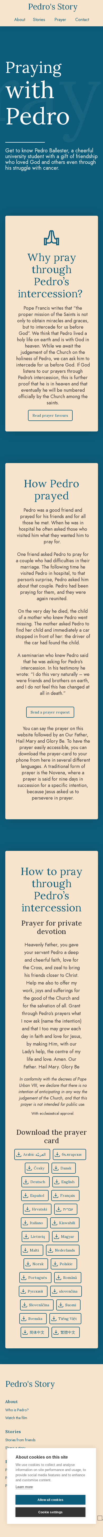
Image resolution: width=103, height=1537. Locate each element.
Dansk (65, 1168)
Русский (35, 1291)
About (19, 20)
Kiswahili (67, 1222)
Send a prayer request (50, 712)
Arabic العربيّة (34, 1154)
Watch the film (16, 1417)
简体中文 (37, 1332)
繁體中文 (67, 1332)
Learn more (24, 1487)
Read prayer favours (50, 415)
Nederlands (65, 1250)
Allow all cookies (50, 1500)
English (67, 1181)
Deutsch (37, 1181)
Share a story (15, 1447)
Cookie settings (50, 1512)
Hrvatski (39, 1209)
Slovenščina (39, 1305)
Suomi (70, 1305)
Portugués (37, 1277)
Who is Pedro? (17, 1410)
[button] (39, 19)
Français (67, 1195)
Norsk (38, 1264)
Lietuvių (38, 1236)
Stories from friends (20, 1440)
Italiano (36, 1222)
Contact (82, 20)
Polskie (66, 1264)
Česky (39, 1168)
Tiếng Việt (67, 1318)
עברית (68, 1209)
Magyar (67, 1236)
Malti (34, 1250)
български (72, 1154)
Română (70, 1277)
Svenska (35, 1318)
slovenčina (68, 1291)
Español (37, 1195)
